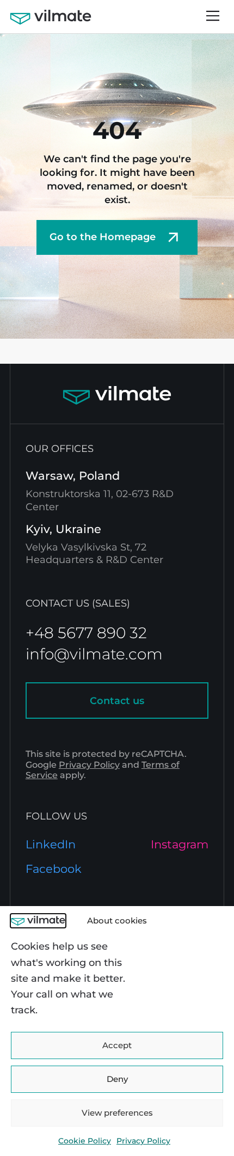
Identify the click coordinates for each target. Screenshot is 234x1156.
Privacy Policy (143, 1141)
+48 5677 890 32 (86, 633)
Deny (117, 1079)
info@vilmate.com (94, 654)
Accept (117, 1045)
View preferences (117, 1113)
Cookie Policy (84, 1141)
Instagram (179, 844)
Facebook (54, 869)
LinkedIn (51, 844)
